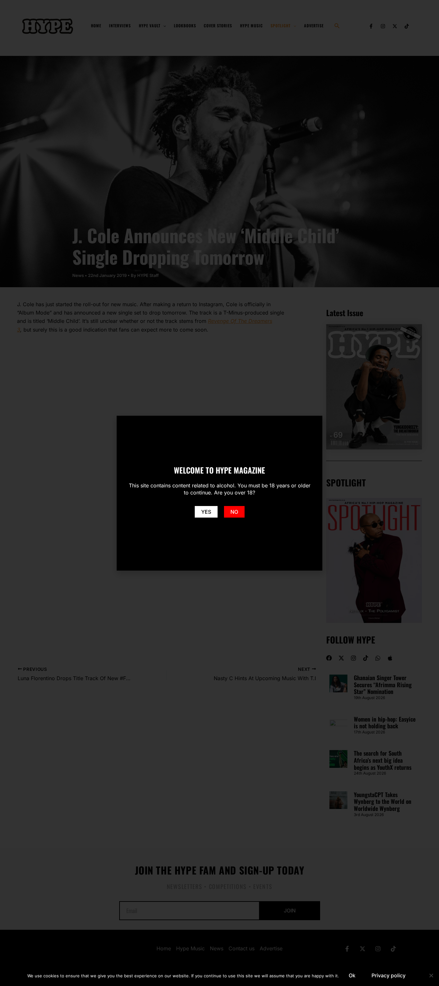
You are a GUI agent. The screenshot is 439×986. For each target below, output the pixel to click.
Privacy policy (389, 975)
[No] (431, 975)
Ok (352, 975)
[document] (219, 493)
